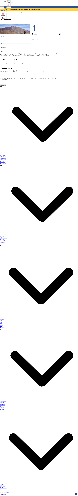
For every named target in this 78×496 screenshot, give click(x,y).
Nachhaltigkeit (2, 485)
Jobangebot (1, 487)
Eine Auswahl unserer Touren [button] (3, 86)
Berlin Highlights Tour (3, 156)
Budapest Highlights (3, 161)
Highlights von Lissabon (3, 160)
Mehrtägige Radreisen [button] (1, 329)
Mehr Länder (2, 327)
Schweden (1, 324)
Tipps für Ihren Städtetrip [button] (2, 165)
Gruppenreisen (2, 484)
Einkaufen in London (3, 241)
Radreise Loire (2, 407)
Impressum (1, 493)
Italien (1, 322)
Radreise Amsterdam (3, 401)
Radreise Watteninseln (3, 406)
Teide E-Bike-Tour (3, 61)
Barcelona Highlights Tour (3, 155)
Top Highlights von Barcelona (4, 239)
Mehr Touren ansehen (3, 163)
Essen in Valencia (2, 240)
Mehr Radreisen (2, 409)
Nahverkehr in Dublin (3, 237)
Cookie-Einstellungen (3, 494)
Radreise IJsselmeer (2, 404)
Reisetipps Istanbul (2, 242)
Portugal (1, 326)
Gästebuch (1, 489)
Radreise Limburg (2, 405)
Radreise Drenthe (2, 402)
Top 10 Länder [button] (1, 245)
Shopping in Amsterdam (3, 238)
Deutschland (2, 319)
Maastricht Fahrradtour (3, 159)
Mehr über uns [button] (1, 411)
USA (1, 323)
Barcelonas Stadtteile (3, 236)
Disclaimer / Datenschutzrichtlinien (4, 492)
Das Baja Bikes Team (3, 486)
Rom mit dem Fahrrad (3, 158)
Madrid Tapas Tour (2, 162)
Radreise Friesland (2, 403)
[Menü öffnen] (13, 2)
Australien (1, 325)
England (1, 320)
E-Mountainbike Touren (3, 488)
